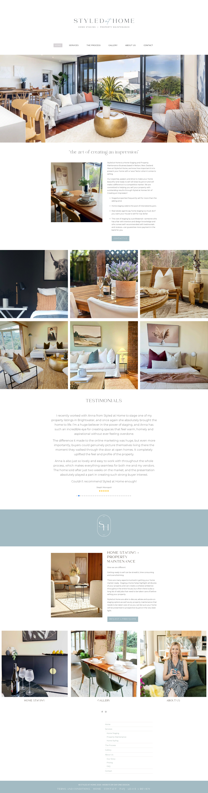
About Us (173, 644)
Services (108, 672)
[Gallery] (104, 607)
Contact (108, 714)
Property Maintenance (116, 680)
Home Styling (112, 684)
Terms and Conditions (73, 732)
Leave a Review (139, 732)
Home (107, 668)
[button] (77, 439)
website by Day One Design (115, 728)
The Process (110, 689)
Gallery (104, 644)
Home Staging (34, 644)
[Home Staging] (35, 607)
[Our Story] (173, 607)
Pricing (110, 706)
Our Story (111, 702)
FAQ (108, 710)
